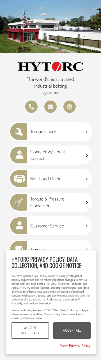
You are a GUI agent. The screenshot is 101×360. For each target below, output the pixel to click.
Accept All (72, 330)
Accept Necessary (30, 330)
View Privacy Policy (75, 345)
